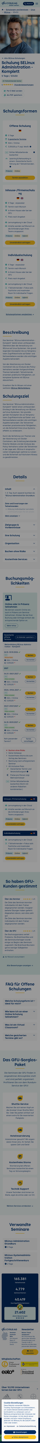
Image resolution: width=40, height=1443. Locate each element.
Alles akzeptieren (20, 1437)
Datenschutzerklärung (27, 1426)
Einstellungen (21, 1432)
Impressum (11, 1426)
